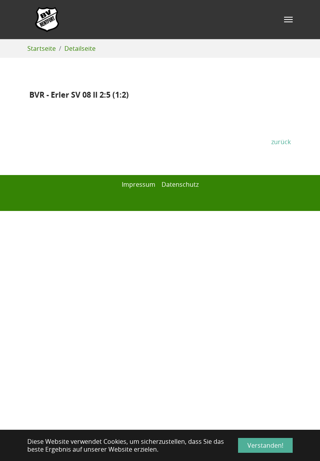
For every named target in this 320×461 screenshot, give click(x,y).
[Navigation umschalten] (288, 19)
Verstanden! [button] (265, 445)
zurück (281, 142)
